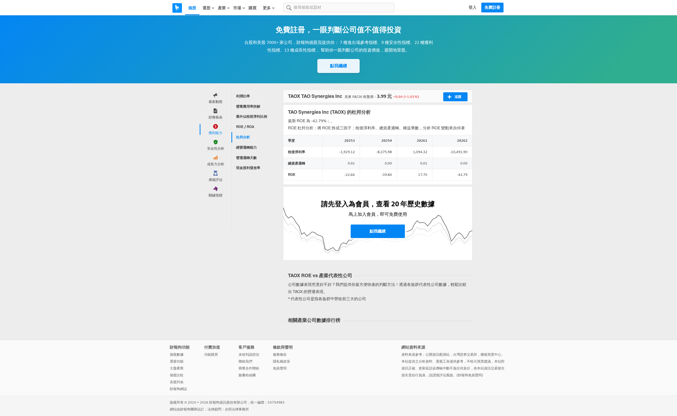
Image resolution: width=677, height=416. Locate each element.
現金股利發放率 (248, 168)
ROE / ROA (245, 127)
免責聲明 (280, 368)
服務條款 (280, 354)
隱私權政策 (281, 361)
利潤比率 (243, 96)
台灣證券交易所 (465, 354)
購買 (253, 8)
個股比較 (177, 375)
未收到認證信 (249, 354)
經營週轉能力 (246, 147)
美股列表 (177, 382)
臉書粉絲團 (247, 375)
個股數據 (177, 354)
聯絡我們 (245, 361)
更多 (267, 8)
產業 (222, 8)
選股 (207, 8)
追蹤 (458, 97)
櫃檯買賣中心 (491, 354)
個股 (192, 8)
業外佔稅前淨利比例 (251, 116)
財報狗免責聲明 (470, 375)
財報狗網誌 (178, 389)
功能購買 (211, 354)
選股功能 (177, 361)
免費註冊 (492, 7)
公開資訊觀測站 (438, 354)
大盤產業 (177, 368)
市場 (237, 8)
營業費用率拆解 (248, 106)
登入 (473, 7)
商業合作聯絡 (249, 368)
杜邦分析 (243, 137)
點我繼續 (338, 65)
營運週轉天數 (246, 158)
